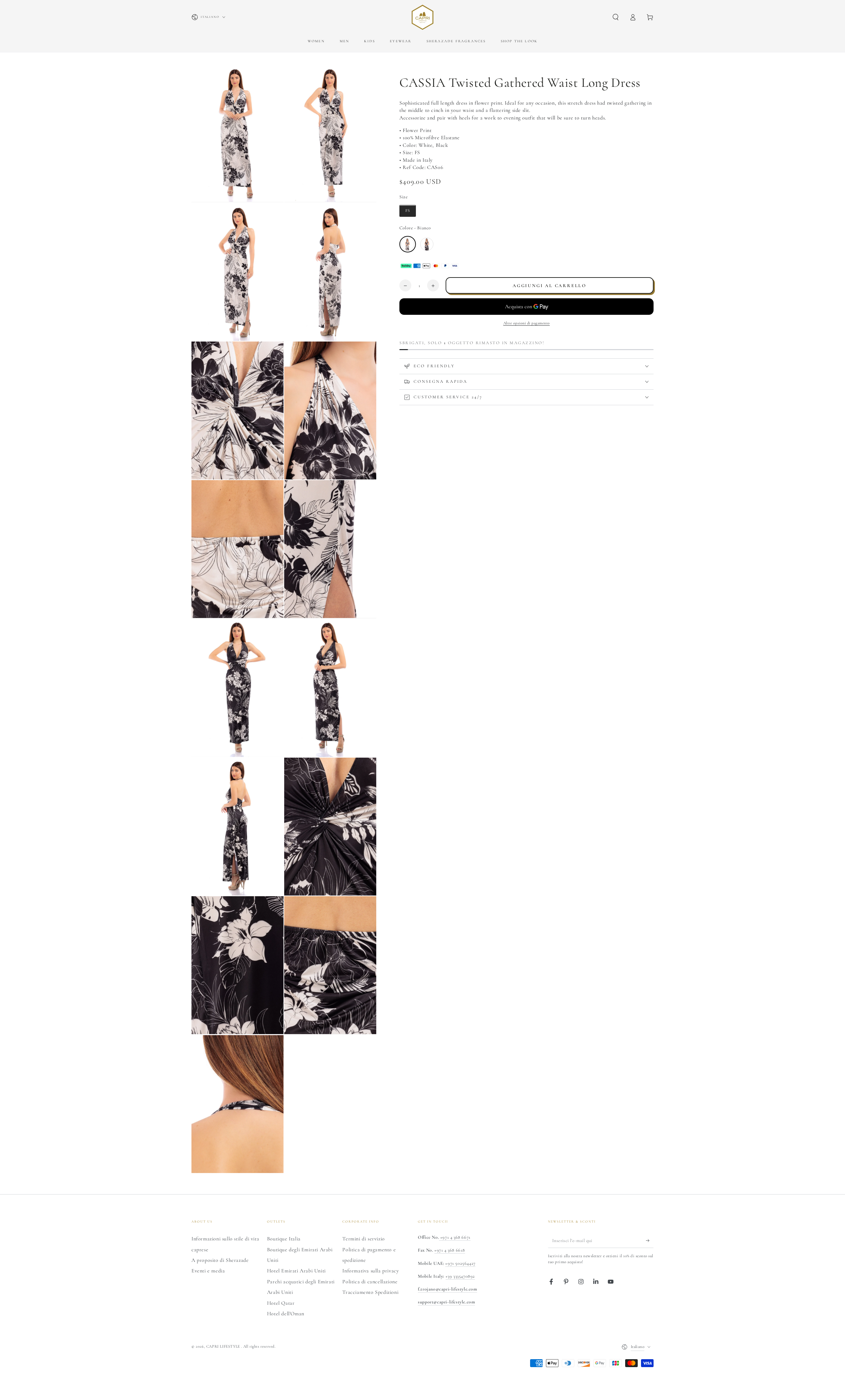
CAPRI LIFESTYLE (223, 1346)
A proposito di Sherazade (220, 1260)
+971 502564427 (460, 1263)
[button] (615, 17)
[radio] (407, 211)
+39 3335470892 (460, 1276)
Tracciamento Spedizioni (370, 1292)
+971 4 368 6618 (449, 1250)
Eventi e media (208, 1270)
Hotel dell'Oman (285, 1313)
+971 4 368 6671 (455, 1237)
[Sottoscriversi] (650, 1240)
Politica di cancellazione (369, 1281)
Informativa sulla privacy (370, 1270)
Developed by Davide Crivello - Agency (230, 1356)
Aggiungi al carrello (550, 286)
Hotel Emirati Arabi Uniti (296, 1270)
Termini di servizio (363, 1238)
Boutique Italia (284, 1238)
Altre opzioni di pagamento (526, 323)
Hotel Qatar (281, 1303)
